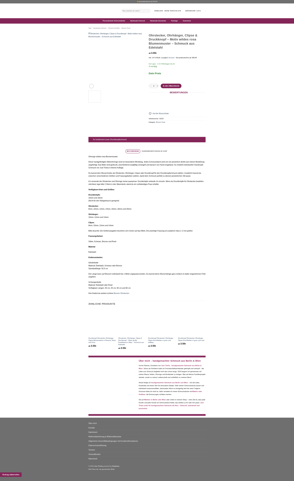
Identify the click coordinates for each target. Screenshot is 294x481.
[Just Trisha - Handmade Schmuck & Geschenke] (103, 10)
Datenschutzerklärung (97, 445)
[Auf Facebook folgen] (198, 2)
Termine (91, 450)
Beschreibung (133, 151)
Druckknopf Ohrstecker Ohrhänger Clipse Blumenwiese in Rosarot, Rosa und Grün (102, 340)
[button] (158, 11)
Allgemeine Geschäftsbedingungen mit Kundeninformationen (113, 441)
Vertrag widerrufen (10, 475)
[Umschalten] (91, 139)
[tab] (132, 151)
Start (89, 28)
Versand (171, 58)
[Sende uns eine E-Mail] (202, 2)
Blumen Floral (126, 28)
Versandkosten (94, 454)
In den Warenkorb (171, 86)
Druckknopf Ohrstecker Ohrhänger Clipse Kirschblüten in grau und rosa (191, 339)
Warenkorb (92, 459)
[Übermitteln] (148, 11)
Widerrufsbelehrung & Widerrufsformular (104, 437)
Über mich (92, 423)
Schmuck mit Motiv (114, 28)
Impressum (92, 432)
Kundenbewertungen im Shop (154, 151)
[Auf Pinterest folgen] (204, 2)
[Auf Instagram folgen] (200, 2)
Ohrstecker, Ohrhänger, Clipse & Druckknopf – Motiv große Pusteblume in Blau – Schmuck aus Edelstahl (131, 341)
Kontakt (91, 428)
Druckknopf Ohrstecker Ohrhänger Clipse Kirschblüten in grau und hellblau (160, 340)
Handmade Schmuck (99, 28)
